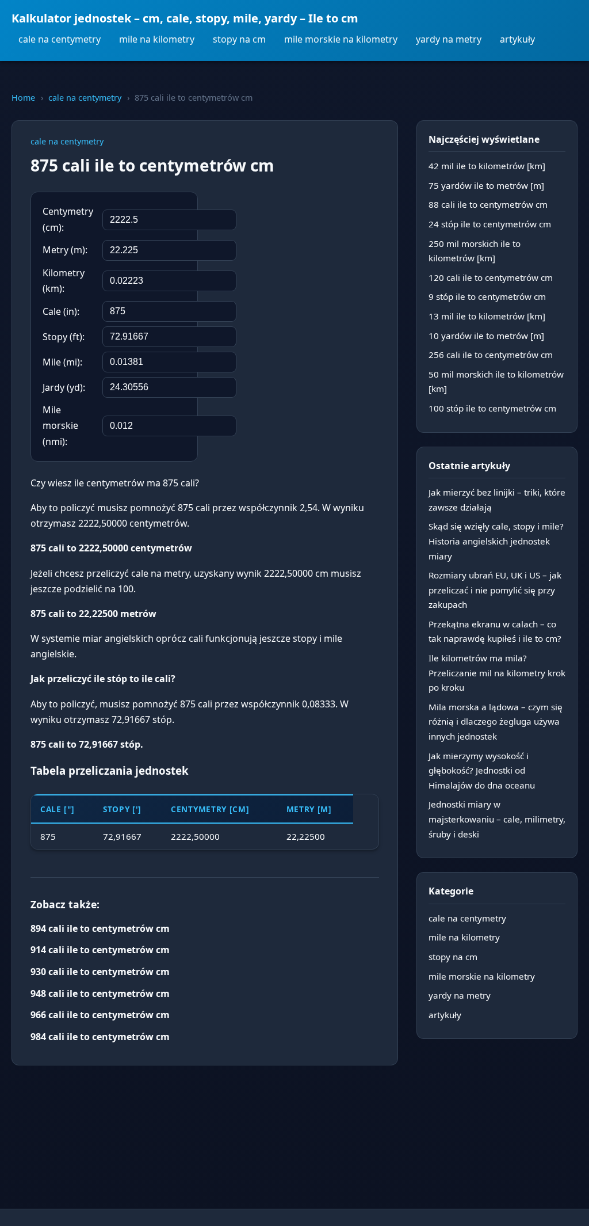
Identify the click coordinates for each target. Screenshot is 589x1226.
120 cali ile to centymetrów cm (491, 277)
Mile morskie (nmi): (60, 425)
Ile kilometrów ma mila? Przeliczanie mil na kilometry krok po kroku (497, 672)
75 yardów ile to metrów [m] (486, 185)
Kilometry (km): (64, 280)
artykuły (517, 39)
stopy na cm (239, 39)
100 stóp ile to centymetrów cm (492, 408)
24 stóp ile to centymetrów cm (490, 224)
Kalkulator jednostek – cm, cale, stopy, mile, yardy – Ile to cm (185, 18)
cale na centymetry (59, 39)
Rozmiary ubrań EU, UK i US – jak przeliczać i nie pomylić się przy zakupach (495, 589)
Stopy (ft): (64, 336)
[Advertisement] (292, 266)
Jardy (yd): (64, 387)
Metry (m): (65, 249)
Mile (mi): (62, 362)
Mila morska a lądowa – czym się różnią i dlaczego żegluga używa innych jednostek (496, 721)
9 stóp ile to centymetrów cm (487, 296)
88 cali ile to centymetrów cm (488, 204)
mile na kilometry (156, 39)
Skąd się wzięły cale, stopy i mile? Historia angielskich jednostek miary (496, 540)
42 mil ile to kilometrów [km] (487, 166)
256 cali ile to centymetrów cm (491, 354)
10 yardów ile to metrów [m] (486, 335)
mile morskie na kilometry (340, 39)
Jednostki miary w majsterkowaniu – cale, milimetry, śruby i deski (497, 818)
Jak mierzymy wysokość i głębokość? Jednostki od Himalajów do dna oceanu (482, 770)
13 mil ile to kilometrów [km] (487, 316)
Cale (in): (61, 311)
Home (23, 97)
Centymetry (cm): (68, 219)
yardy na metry (448, 39)
